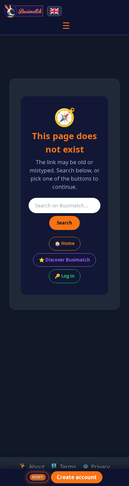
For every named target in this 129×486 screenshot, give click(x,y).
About (36, 467)
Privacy (100, 467)
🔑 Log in (65, 276)
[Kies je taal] (54, 11)
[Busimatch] (24, 11)
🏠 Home (65, 243)
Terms (67, 467)
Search (64, 223)
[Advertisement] (64, 415)
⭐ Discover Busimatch (64, 260)
